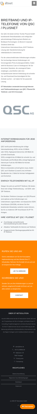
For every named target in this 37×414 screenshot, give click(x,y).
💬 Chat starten (27, 406)
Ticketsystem (19, 358)
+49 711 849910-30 (19, 349)
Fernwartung (19, 361)
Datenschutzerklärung (18, 373)
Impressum (18, 386)
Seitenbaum (18, 382)
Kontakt (19, 295)
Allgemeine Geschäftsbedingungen (18, 378)
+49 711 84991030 (19, 271)
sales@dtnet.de (19, 346)
